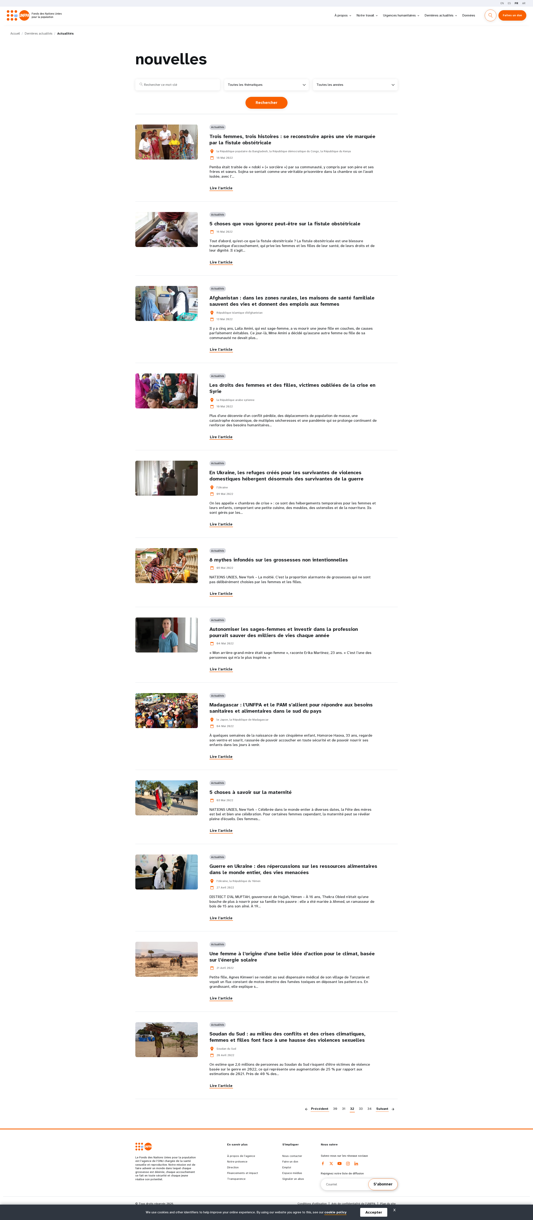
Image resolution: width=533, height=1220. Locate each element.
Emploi (286, 1167)
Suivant (382, 1108)
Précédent (319, 1108)
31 (343, 1108)
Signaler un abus (293, 1179)
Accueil (15, 33)
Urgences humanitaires (399, 15)
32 (352, 1108)
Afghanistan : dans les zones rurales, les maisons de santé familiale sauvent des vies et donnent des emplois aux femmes (292, 300)
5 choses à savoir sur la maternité (250, 792)
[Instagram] (348, 1163)
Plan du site (388, 1203)
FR (516, 3)
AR (524, 3)
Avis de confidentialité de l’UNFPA (353, 1203)
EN (502, 3)
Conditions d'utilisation (312, 1203)
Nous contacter (292, 1156)
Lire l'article (221, 188)
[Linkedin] (356, 1163)
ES (509, 3)
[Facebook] (323, 1163)
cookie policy (335, 1212)
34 (369, 1108)
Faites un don (512, 15)
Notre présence (237, 1161)
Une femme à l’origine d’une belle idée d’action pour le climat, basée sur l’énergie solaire (292, 956)
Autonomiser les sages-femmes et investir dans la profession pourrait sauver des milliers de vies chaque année (283, 632)
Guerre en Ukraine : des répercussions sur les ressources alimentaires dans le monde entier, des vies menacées (293, 869)
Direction (233, 1167)
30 (335, 1108)
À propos (341, 15)
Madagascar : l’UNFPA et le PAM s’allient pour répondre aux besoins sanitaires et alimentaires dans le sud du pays (291, 707)
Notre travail (365, 15)
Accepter (373, 1212)
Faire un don (290, 1161)
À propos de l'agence (241, 1156)
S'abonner (383, 1184)
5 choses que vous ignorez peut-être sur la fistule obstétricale (284, 223)
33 (361, 1108)
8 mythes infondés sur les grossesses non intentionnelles (278, 559)
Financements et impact (242, 1173)
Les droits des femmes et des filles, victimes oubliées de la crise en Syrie (292, 388)
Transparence (236, 1179)
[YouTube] (339, 1163)
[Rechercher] (490, 15)
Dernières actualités (439, 15)
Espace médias (292, 1173)
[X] (331, 1163)
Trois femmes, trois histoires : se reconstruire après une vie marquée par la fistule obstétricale (292, 139)
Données (468, 15)
